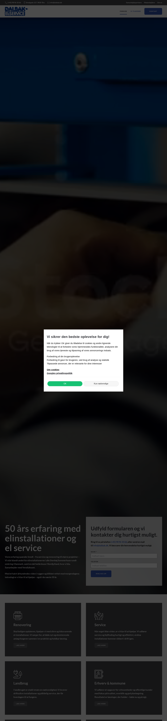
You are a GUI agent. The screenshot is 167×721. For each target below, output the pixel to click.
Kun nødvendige (101, 384)
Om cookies (53, 370)
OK (65, 384)
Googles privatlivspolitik (59, 373)
